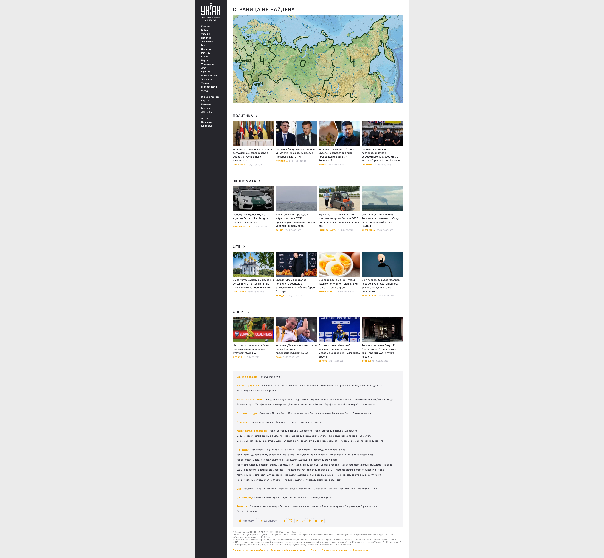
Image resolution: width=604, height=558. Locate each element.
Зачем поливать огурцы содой (270, 497)
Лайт (204, 68)
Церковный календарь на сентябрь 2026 (259, 440)
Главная (205, 26)
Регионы (206, 53)
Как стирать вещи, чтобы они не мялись (273, 449)
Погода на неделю (320, 413)
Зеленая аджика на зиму (263, 506)
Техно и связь (208, 64)
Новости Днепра (245, 390)
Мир (203, 45)
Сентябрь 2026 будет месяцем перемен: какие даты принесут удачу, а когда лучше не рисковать (381, 285)
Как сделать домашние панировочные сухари (309, 474)
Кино (374, 488)
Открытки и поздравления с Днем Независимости (311, 440)
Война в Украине (247, 376)
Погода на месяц (361, 413)
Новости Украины (248, 385)
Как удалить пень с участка (312, 454)
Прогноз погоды (247, 413)
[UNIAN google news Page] (303, 520)
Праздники (239, 292)
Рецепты (248, 488)
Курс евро (287, 399)
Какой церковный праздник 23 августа (291, 430)
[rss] (322, 520)
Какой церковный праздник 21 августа (306, 435)
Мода (258, 488)
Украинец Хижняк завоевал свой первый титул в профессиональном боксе (296, 349)
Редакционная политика (335, 550)
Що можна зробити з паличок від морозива (260, 469)
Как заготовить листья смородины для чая (260, 459)
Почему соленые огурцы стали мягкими (258, 479)
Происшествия (209, 75)
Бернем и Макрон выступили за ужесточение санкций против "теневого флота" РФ (295, 152)
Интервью (206, 104)
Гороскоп (242, 422)
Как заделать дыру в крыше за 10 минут (359, 474)
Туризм (205, 83)
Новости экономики (249, 399)
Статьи (205, 100)
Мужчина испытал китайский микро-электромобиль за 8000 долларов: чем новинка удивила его (339, 220)
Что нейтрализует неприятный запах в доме (310, 469)
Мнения (205, 108)
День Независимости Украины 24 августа (259, 435)
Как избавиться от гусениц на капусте (310, 497)
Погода (205, 90)
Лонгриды (206, 112)
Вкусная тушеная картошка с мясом (299, 506)
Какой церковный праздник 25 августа (350, 435)
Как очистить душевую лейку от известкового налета (265, 454)
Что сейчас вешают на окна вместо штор (351, 454)
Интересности (209, 87)
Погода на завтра (297, 413)
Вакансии (206, 122)
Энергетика (369, 230)
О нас (313, 550)
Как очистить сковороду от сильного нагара (321, 449)
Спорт (204, 56)
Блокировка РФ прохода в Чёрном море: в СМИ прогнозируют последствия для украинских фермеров (296, 220)
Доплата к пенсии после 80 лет (305, 404)
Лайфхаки (243, 449)
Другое (323, 361)
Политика (206, 37)
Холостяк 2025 (347, 488)
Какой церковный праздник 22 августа (362, 440)
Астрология (369, 295)
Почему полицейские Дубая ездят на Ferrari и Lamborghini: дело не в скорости (251, 218)
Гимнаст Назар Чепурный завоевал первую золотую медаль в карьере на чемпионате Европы (339, 351)
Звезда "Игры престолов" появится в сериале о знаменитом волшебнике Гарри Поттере (295, 285)
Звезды (280, 295)
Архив (204, 118)
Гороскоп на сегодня (262, 422)
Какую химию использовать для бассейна (259, 474)
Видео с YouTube (210, 97)
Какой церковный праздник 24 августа (336, 430)
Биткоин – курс (245, 404)
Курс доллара (271, 399)
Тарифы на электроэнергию (270, 404)
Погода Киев (279, 413)
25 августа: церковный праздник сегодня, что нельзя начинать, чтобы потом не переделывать (253, 283)
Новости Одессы (371, 385)
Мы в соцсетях (361, 550)
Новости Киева (290, 385)
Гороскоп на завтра (286, 422)
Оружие (205, 71)
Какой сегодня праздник (252, 430)
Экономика (207, 41)
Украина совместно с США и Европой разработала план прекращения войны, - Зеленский (336, 154)
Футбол (237, 357)
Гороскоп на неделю (311, 422)
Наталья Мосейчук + (271, 376)
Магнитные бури (341, 413)
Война (204, 30)
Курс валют (302, 399)
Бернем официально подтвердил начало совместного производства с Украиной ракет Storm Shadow (381, 154)
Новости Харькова (267, 390)
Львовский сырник (332, 506)
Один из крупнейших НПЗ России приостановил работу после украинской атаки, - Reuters (380, 220)
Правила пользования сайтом (249, 550)
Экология (206, 49)
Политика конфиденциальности (287, 550)
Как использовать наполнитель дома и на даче (366, 464)
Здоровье (206, 79)
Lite (236, 246)
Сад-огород (244, 497)
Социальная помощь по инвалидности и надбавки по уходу (361, 399)
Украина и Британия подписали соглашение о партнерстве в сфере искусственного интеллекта (252, 154)
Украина (205, 34)
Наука (204, 60)
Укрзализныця (318, 399)
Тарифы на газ (332, 404)
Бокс (279, 357)
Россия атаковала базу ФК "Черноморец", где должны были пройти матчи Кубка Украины (379, 351)
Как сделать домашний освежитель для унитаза (311, 459)
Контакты (206, 126)
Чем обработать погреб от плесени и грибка (360, 469)
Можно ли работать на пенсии (359, 404)
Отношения (320, 488)
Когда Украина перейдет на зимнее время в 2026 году (329, 385)
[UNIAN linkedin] (296, 520)
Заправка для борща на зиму (361, 506)
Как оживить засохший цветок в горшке (317, 464)
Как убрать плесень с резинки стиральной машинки (265, 464)
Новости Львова (270, 385)
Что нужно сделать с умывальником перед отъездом (312, 479)
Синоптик (264, 413)
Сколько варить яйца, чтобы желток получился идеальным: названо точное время (338, 283)
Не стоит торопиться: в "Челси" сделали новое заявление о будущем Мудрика (252, 349)
